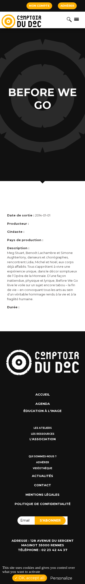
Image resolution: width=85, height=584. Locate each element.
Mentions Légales (43, 494)
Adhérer (67, 5)
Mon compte (39, 5)
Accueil (42, 394)
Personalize (61, 578)
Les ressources (42, 433)
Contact (42, 485)
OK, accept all (31, 578)
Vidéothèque (42, 468)
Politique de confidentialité (43, 504)
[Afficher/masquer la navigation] (76, 19)
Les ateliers (43, 428)
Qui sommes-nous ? (42, 456)
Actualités (42, 476)
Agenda (42, 404)
